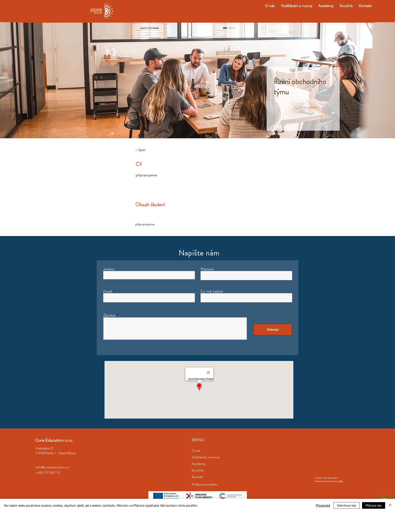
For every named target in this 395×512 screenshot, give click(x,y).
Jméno (109, 269)
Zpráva (109, 315)
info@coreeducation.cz (52, 467)
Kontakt (197, 477)
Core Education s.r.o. (54, 440)
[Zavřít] (390, 505)
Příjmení (207, 269)
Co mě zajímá (212, 291)
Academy (199, 464)
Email (107, 291)
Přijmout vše (374, 505)
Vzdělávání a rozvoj (205, 457)
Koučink (198, 470)
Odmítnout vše (346, 505)
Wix (341, 481)
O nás (196, 451)
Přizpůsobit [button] (323, 505)
